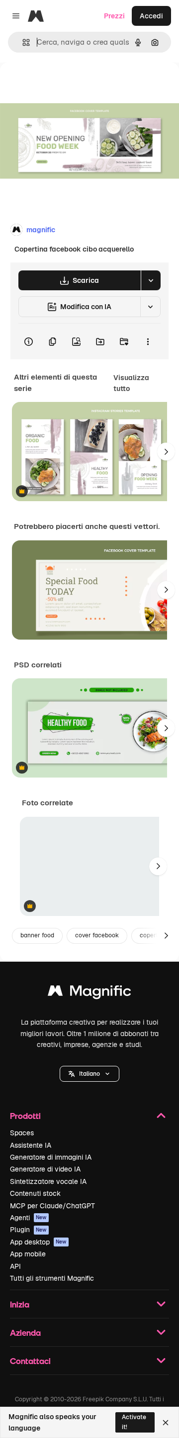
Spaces (22, 1132)
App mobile (28, 1253)
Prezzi (114, 15)
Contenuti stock (35, 1193)
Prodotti (25, 1116)
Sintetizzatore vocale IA (48, 1181)
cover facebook (97, 935)
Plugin (28, 1229)
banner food (37, 935)
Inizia (19, 1304)
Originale (66, 85)
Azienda (25, 1332)
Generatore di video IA (45, 1169)
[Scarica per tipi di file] (151, 280)
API (15, 1266)
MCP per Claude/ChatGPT (52, 1205)
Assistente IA (30, 1145)
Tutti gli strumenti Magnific (52, 1278)
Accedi (151, 15)
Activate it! (134, 1422)
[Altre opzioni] (148, 341)
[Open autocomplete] (22, 42)
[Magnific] (89, 993)
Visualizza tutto (131, 383)
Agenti (28, 1217)
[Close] (166, 1423)
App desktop (38, 1242)
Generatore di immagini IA (50, 1157)
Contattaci (30, 1361)
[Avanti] (166, 451)
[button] (89, 1074)
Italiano (89, 1074)
